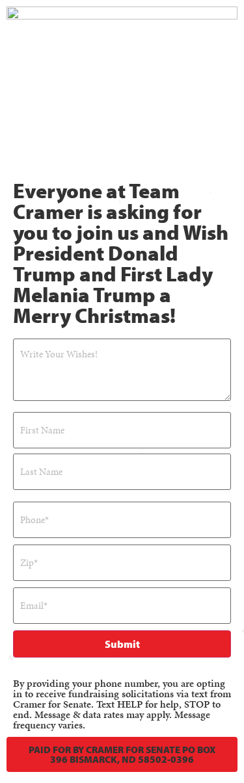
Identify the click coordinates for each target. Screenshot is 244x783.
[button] (122, 754)
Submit (122, 643)
